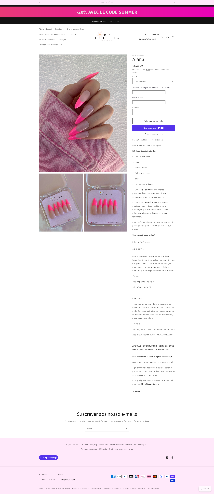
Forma (134, 76)
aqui (170, 356)
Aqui (134, 367)
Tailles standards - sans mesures (123, 444)
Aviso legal (142, 488)
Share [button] (137, 391)
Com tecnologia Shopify (62, 488)
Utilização (103, 449)
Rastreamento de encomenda (121, 449)
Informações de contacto (111, 488)
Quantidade (136, 107)
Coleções (84, 444)
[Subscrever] (126, 428)
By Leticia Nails (49, 488)
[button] (59, 29)
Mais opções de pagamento (154, 134)
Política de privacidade (79, 488)
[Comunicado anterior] (39, 2)
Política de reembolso (129, 488)
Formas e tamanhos (89, 449)
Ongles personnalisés (99, 444)
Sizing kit (156, 356)
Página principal (72, 444)
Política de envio (95, 488)
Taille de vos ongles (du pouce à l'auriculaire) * (151, 87)
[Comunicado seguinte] (174, 2)
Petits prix (142, 444)
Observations (137, 97)
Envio (148, 69)
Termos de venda (153, 488)
